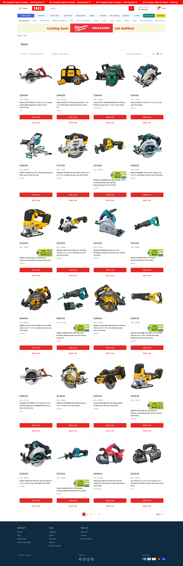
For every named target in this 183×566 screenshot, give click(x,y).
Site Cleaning (114, 15)
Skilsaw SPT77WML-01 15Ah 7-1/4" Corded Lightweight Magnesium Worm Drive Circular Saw (36, 105)
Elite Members (86, 539)
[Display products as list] (161, 54)
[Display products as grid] (158, 54)
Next (158, 514)
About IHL (84, 532)
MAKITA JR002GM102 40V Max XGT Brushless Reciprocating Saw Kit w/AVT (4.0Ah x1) (71, 335)
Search (20, 532)
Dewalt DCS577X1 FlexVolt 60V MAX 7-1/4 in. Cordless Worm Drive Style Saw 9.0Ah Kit (72, 105)
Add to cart (36, 117)
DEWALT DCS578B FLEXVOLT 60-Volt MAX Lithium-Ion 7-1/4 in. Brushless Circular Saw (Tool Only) (109, 328)
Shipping (52, 532)
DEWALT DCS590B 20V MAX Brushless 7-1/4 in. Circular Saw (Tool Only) (72, 404)
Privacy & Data (55, 546)
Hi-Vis (112, 20)
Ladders (127, 20)
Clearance (160, 15)
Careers (84, 535)
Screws (104, 20)
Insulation (126, 15)
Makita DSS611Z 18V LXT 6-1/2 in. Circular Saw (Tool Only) (146, 104)
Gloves (119, 20)
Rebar (35, 20)
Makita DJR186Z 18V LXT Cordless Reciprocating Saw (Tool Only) (143, 259)
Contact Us (21, 539)
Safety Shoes (159, 20)
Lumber (137, 15)
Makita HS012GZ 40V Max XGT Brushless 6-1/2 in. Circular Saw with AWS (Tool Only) (36, 482)
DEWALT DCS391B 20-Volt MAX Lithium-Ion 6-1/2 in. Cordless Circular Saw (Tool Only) (73, 174)
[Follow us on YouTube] (88, 559)
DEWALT (59, 110)
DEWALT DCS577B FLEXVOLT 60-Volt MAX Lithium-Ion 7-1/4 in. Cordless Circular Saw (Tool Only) (36, 328)
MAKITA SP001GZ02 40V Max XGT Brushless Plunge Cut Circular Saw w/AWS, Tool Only (109, 252)
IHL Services (149, 15)
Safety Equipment (146, 20)
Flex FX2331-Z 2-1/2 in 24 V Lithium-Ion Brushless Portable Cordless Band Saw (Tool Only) (147, 483)
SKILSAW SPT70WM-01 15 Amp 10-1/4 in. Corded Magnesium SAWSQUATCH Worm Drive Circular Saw (35, 405)
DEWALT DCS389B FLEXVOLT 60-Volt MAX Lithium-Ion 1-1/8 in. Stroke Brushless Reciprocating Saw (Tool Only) (146, 335)
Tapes (134, 20)
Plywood (96, 20)
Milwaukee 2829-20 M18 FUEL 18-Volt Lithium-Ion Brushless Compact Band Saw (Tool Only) (109, 483)
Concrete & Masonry (83, 20)
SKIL (21, 110)
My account (143, 9)
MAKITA (133, 108)
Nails (71, 20)
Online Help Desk (24, 542)
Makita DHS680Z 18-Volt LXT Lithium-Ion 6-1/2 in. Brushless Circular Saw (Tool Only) (147, 174)
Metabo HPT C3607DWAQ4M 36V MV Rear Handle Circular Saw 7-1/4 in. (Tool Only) (109, 104)
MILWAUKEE (97, 489)
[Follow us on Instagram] (84, 559)
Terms (51, 535)
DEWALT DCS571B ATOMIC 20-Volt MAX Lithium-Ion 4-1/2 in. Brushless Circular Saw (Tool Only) (71, 252)
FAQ (19, 535)
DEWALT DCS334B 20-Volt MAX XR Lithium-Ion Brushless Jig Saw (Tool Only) (35, 259)
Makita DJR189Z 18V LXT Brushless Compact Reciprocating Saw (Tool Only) (71, 489)
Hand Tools (68, 15)
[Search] (131, 8)
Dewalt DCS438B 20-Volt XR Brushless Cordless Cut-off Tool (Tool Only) (108, 404)
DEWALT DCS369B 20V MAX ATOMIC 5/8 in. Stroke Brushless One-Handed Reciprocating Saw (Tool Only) (110, 182)
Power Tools (54, 15)
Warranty (52, 539)
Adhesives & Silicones (59, 20)
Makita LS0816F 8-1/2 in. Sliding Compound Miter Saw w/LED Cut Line (36, 174)
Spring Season (80, 15)
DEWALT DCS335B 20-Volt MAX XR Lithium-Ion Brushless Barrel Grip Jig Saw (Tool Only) (146, 413)
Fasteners (103, 15)
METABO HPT (98, 108)
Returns (52, 542)
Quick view (36, 122)
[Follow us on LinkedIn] (92, 559)
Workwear (41, 15)
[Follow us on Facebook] (80, 559)
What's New (26, 15)
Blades (92, 15)
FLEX (132, 489)
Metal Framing (44, 20)
